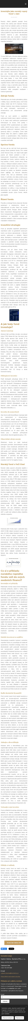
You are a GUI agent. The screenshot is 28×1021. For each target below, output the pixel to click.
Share (4, 948)
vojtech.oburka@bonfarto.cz (9, 973)
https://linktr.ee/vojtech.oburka (10, 976)
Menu (25, 3)
